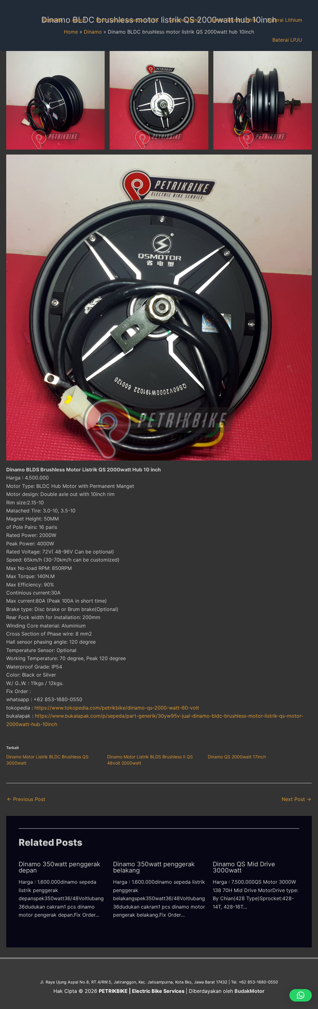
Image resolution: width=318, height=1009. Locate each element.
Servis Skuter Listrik (233, 20)
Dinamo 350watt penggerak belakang (154, 867)
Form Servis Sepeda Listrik (127, 20)
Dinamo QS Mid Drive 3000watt (244, 867)
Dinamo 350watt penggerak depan (59, 867)
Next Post (296, 799)
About (79, 20)
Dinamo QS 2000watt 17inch (237, 756)
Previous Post (26, 799)
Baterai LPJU (287, 40)
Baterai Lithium (284, 20)
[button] (55, 100)
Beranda (52, 20)
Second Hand (184, 20)
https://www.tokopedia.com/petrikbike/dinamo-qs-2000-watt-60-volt (116, 708)
